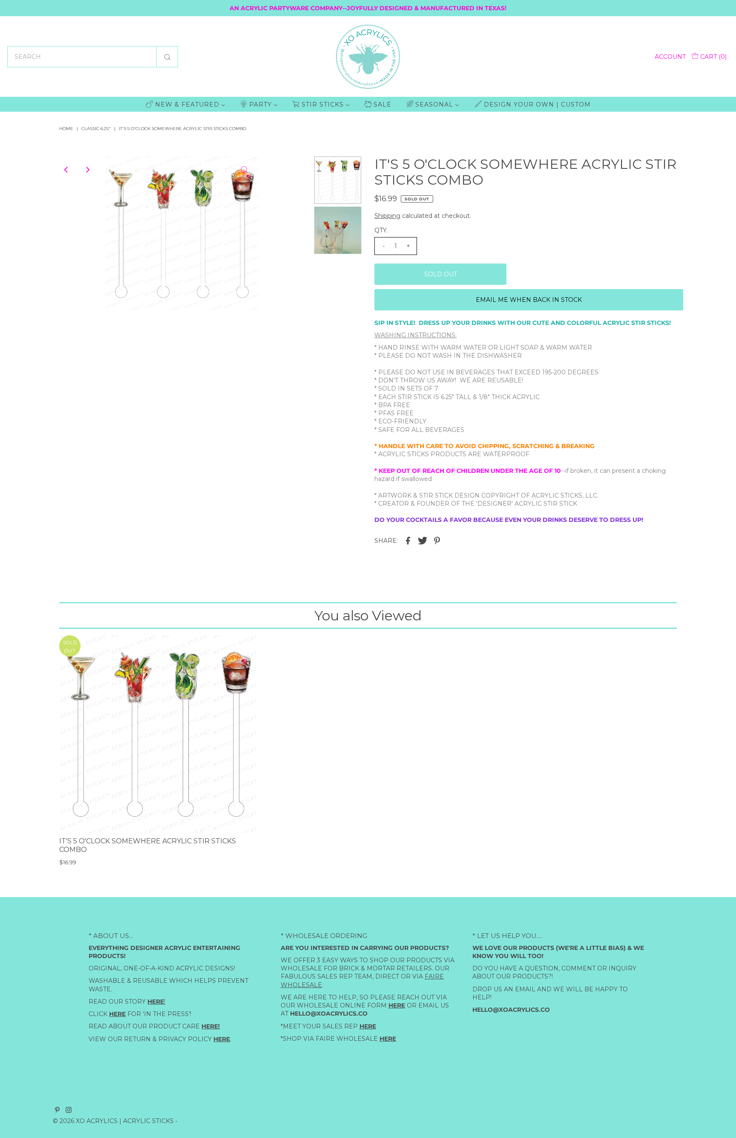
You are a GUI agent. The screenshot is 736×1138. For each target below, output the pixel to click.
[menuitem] (185, 104)
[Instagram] (69, 1110)
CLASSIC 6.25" (96, 128)
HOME (66, 128)
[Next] (87, 169)
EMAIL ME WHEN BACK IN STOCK (529, 300)
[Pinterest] (57, 1110)
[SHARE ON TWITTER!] (422, 540)
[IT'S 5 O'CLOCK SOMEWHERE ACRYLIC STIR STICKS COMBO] (157, 734)
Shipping (387, 216)
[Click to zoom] (244, 169)
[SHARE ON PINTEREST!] (437, 540)
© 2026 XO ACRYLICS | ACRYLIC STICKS (113, 1121)
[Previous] (66, 169)
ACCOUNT (670, 57)
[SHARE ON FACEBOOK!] (408, 540)
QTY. (381, 230)
